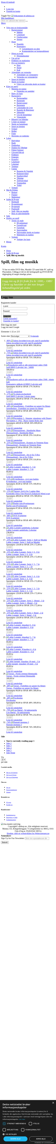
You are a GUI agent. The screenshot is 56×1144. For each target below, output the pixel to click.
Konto (3, 246)
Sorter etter (5, 336)
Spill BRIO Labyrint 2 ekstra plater (20, 396)
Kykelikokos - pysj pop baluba (19, 481)
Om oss (8, 787)
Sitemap (8, 792)
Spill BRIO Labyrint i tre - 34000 (20, 367)
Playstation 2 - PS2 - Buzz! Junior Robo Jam (24, 421)
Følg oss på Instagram (12, 777)
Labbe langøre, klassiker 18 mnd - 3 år (22, 664)
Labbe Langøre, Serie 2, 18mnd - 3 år (21, 603)
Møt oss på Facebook (11, 772)
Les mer (22, 1119)
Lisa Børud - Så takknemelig (18, 712)
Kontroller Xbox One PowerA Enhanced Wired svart (28, 494)
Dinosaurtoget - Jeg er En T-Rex (19, 457)
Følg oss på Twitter (11, 775)
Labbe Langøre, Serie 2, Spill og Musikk (23, 542)
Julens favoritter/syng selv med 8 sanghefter (24, 343)
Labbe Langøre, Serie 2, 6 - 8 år (19, 554)
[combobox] (13, 20)
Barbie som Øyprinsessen (16, 506)
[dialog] (28, 1122)
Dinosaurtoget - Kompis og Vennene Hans (23, 445)
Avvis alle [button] (40, 1139)
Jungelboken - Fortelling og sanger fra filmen (24, 408)
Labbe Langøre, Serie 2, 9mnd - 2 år (21, 615)
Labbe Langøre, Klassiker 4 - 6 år (20, 652)
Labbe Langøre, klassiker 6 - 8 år (19, 627)
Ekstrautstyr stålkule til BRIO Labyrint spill (24, 384)
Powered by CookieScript (44, 1143)
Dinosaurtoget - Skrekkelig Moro (19, 433)
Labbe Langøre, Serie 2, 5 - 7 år (19, 566)
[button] (14, 350)
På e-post (8, 802)
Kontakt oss (9, 805)
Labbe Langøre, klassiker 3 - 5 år (19, 469)
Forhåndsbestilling (11, 820)
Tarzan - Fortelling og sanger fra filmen (22, 688)
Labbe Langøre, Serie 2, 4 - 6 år (19, 579)
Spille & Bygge (12, 253)
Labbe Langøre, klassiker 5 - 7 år (19, 639)
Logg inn (10, 9)
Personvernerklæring (11, 790)
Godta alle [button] (15, 1139)
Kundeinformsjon (10, 815)
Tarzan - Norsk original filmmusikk (20, 676)
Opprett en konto (13, 11)
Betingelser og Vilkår (11, 817)
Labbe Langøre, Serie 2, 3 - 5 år (19, 591)
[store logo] (22, 16)
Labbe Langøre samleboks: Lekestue (21, 530)
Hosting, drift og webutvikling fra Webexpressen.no (28, 833)
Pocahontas (11, 700)
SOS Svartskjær (12, 518)
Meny (3, 23)
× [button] (53, 1103)
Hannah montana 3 (14, 725)
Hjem (8, 251)
